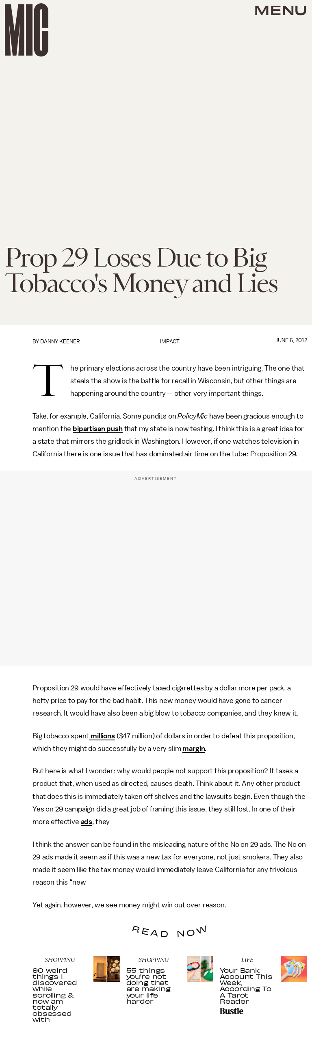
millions (102, 736)
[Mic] (26, 29)
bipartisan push (98, 428)
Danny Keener (60, 341)
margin (193, 748)
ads (87, 821)
